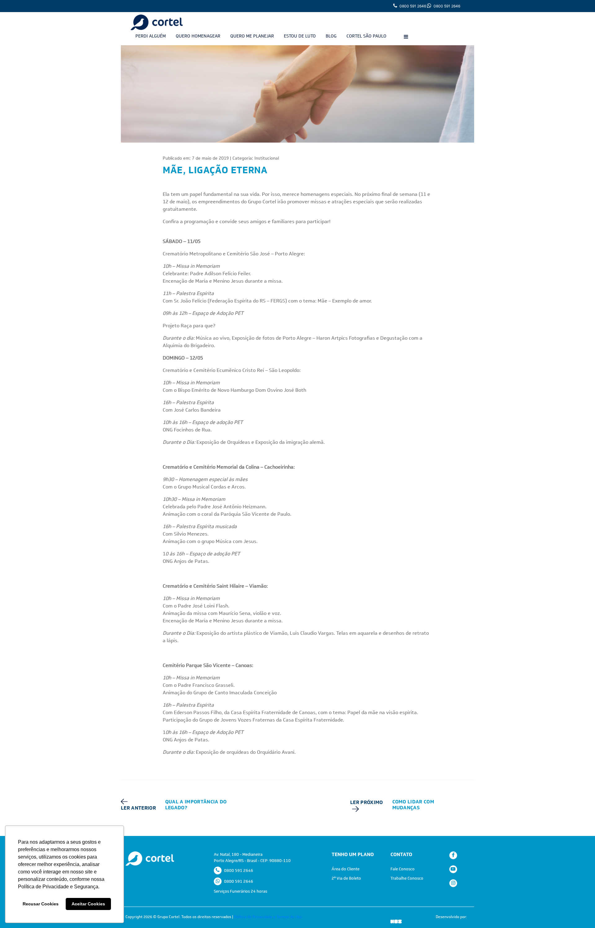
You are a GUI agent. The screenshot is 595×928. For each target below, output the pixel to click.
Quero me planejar (252, 36)
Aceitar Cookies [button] (88, 903)
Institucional (266, 158)
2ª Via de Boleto (346, 878)
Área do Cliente (345, 869)
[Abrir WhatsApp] (579, 912)
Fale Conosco (402, 869)
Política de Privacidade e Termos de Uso (268, 916)
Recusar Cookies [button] (41, 903)
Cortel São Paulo (366, 36)
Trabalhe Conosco (406, 878)
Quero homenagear (198, 36)
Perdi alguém (150, 36)
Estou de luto (300, 36)
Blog (331, 36)
